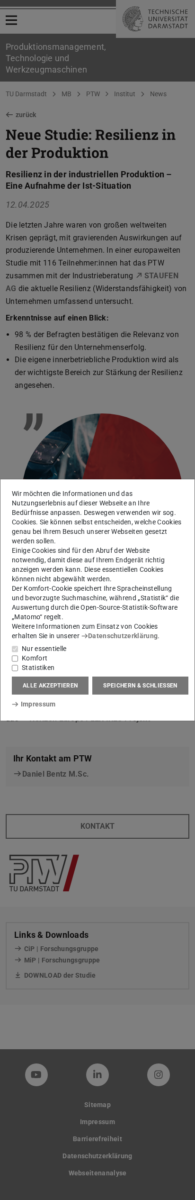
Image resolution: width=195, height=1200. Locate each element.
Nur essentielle (44, 648)
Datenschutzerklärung (123, 636)
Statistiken (38, 667)
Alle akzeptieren (50, 685)
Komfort (34, 658)
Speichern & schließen (140, 685)
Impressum (38, 704)
